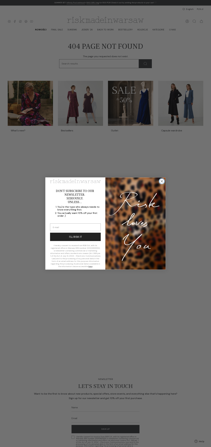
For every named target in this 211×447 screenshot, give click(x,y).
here (90, 266)
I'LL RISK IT (75, 237)
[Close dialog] (162, 181)
